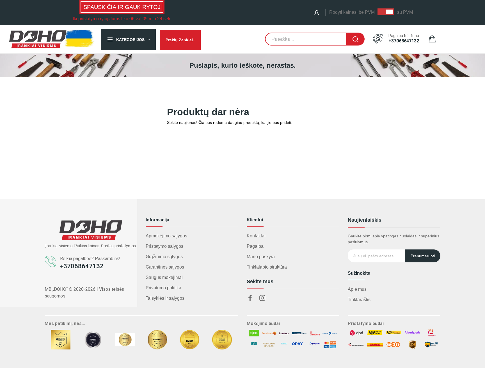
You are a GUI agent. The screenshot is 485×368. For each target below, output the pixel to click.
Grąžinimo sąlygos (164, 256)
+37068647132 (403, 41)
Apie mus (357, 289)
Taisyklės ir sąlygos (165, 298)
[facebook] (250, 298)
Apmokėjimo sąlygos (166, 235)
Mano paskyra (261, 256)
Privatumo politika (163, 287)
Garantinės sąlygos (165, 267)
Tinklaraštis (359, 299)
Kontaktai (256, 235)
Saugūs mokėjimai (164, 277)
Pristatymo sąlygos (164, 246)
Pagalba (255, 246)
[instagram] (262, 298)
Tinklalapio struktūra (267, 267)
